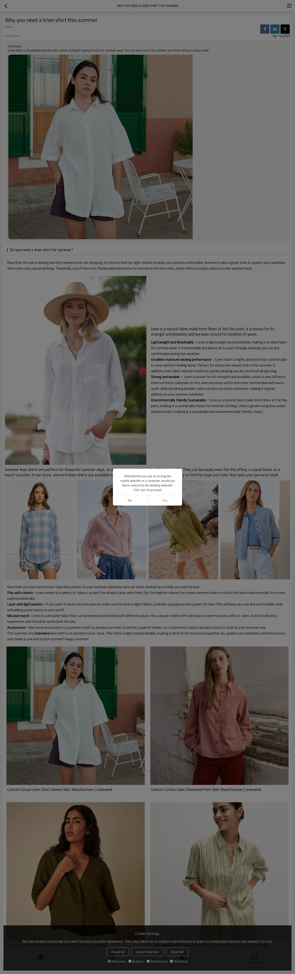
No (130, 500)
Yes (165, 500)
